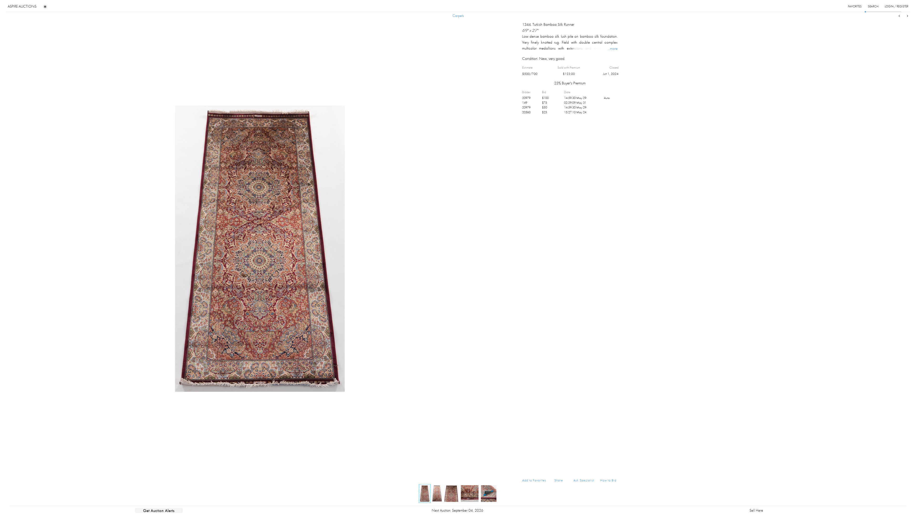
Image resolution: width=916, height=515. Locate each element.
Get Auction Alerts (159, 510)
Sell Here (756, 510)
